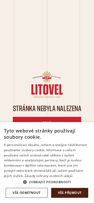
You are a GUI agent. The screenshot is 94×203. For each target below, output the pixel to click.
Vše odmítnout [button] (26, 193)
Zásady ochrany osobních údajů (49, 176)
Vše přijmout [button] (70, 193)
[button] (47, 182)
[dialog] (47, 162)
